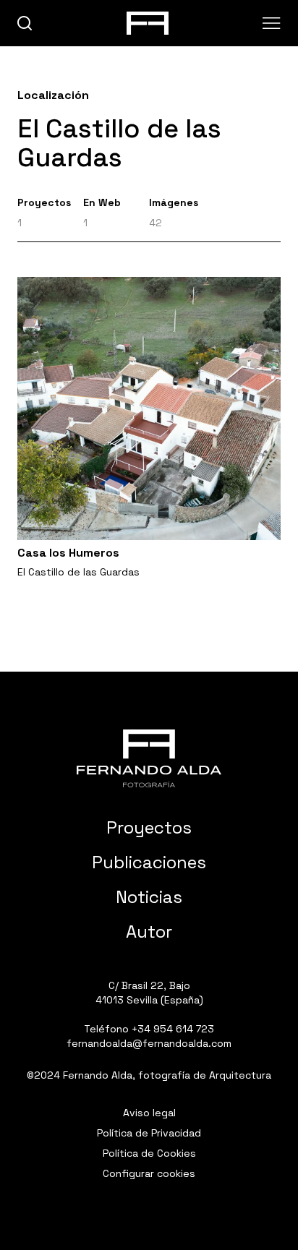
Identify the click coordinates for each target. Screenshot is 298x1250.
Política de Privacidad (149, 1132)
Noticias (149, 897)
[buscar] (25, 23)
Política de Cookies (149, 1153)
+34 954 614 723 (173, 1028)
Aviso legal (149, 1112)
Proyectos (149, 827)
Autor (149, 931)
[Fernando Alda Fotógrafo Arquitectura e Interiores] (149, 758)
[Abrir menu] (272, 23)
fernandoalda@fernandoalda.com (149, 1043)
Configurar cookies (149, 1173)
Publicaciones (149, 862)
